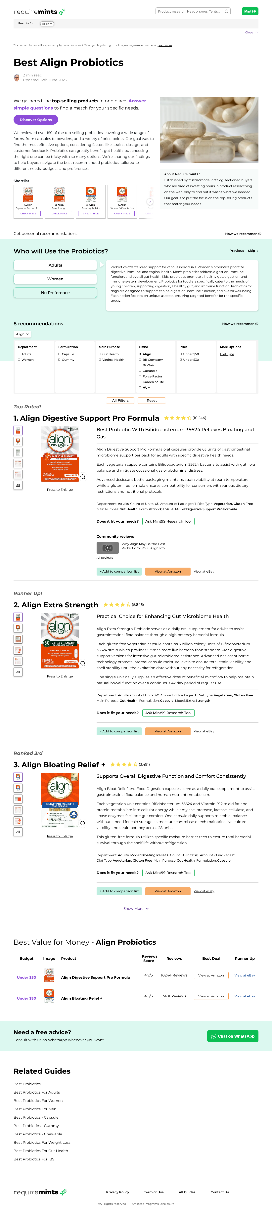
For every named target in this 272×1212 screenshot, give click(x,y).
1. (86, 418)
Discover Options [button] (36, 120)
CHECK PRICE (28, 213)
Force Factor (152, 376)
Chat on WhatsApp (236, 1036)
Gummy (67, 360)
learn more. (165, 45)
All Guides (187, 1192)
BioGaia (148, 365)
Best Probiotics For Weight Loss (42, 1142)
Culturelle (149, 371)
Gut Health (110, 354)
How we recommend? (243, 234)
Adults (55, 265)
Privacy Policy (117, 1192)
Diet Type (227, 354)
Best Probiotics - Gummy (36, 1126)
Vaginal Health (113, 360)
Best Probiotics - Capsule (36, 1117)
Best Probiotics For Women (38, 1101)
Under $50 (190, 354)
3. (60, 764)
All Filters (120, 400)
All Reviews (105, 557)
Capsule (67, 354)
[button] (136, 32)
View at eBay (204, 571)
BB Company (152, 360)
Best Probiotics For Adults (37, 1092)
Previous (237, 251)
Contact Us (220, 1192)
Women (55, 279)
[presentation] (18, 202)
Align (45, 23)
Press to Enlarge (60, 490)
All (18, 485)
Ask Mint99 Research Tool (168, 521)
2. (56, 604)
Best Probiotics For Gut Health (41, 1151)
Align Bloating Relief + (81, 998)
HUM (146, 387)
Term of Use (154, 1192)
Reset (152, 400)
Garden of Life (153, 382)
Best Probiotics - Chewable (38, 1134)
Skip (251, 251)
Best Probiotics (27, 1084)
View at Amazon (168, 571)
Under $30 (190, 360)
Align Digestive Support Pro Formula (95, 977)
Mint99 (250, 11)
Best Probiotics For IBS (34, 1159)
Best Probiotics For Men (35, 1109)
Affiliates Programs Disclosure (153, 1204)
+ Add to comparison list (119, 571)
